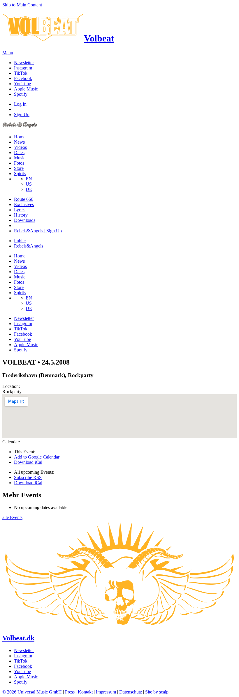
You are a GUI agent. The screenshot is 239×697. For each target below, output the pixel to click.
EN (29, 178)
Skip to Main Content (22, 4)
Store (19, 168)
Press (70, 691)
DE (29, 189)
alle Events (12, 517)
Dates (19, 152)
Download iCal (28, 462)
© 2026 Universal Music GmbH (32, 691)
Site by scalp (156, 691)
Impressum (106, 691)
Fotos (19, 163)
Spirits (20, 173)
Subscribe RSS (28, 477)
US (29, 184)
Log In (20, 104)
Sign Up (21, 114)
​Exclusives (24, 204)
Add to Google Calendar (36, 456)
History (21, 214)
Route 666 (23, 199)
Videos (20, 147)
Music (19, 157)
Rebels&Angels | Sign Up (38, 230)
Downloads (24, 220)
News (19, 142)
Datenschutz (130, 691)
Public (20, 240)
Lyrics (19, 209)
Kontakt (85, 691)
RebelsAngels (28, 245)
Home (19, 136)
